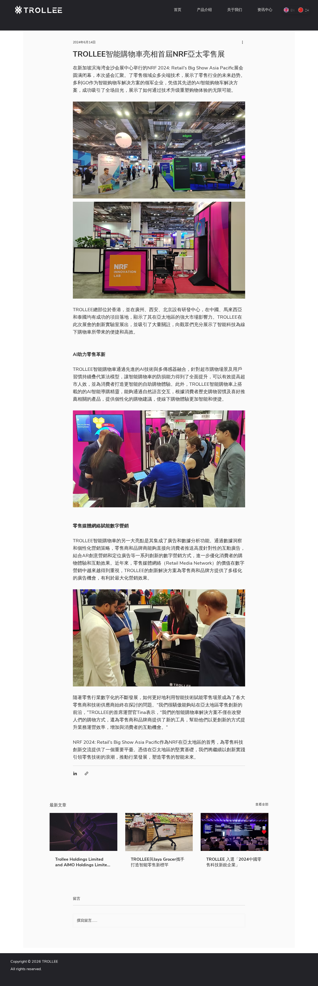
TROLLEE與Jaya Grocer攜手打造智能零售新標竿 (157, 862)
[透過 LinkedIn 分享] (75, 773)
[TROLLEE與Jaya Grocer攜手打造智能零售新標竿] (159, 832)
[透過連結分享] (86, 773)
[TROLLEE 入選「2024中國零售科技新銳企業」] (234, 832)
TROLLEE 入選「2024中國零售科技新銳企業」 (233, 862)
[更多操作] (242, 42)
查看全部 (261, 804)
